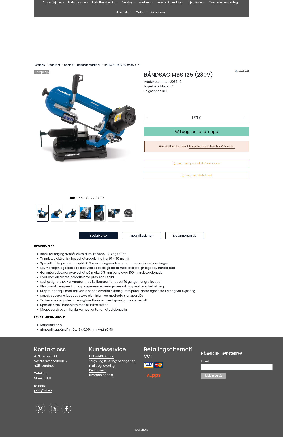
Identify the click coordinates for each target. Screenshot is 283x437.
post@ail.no (43, 390)
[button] (72, 198)
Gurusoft (141, 430)
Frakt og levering (102, 365)
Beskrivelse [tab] (98, 235)
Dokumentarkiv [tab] (184, 235)
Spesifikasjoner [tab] (141, 235)
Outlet (140, 12)
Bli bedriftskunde (101, 356)
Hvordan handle (101, 375)
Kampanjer (158, 12)
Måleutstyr (123, 12)
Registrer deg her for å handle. (212, 146)
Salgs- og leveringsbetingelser (112, 361)
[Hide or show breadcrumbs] (139, 65)
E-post (205, 361)
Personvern (97, 370)
